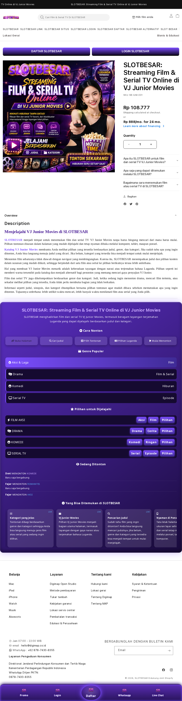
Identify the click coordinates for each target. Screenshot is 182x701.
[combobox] (74, 17)
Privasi (136, 597)
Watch (13, 603)
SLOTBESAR (141, 678)
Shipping (128, 112)
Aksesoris (15, 616)
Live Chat (158, 695)
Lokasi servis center (62, 610)
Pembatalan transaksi (63, 616)
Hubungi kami (99, 584)
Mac (11, 584)
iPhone (13, 597)
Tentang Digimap (101, 597)
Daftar (91, 696)
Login (57, 695)
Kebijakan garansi (61, 603)
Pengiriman (139, 590)
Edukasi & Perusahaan (64, 623)
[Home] (11, 17)
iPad (11, 590)
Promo (24, 695)
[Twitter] (131, 204)
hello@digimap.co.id (33, 645)
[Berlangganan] (169, 650)
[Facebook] (125, 204)
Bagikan (131, 196)
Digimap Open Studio (63, 584)
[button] (10, 29)
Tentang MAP (99, 603)
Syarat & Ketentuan (144, 584)
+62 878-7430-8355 (41, 650)
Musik (12, 610)
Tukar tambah (58, 597)
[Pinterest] (137, 204)
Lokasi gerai (98, 590)
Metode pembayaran (63, 590)
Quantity (129, 135)
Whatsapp (124, 695)
